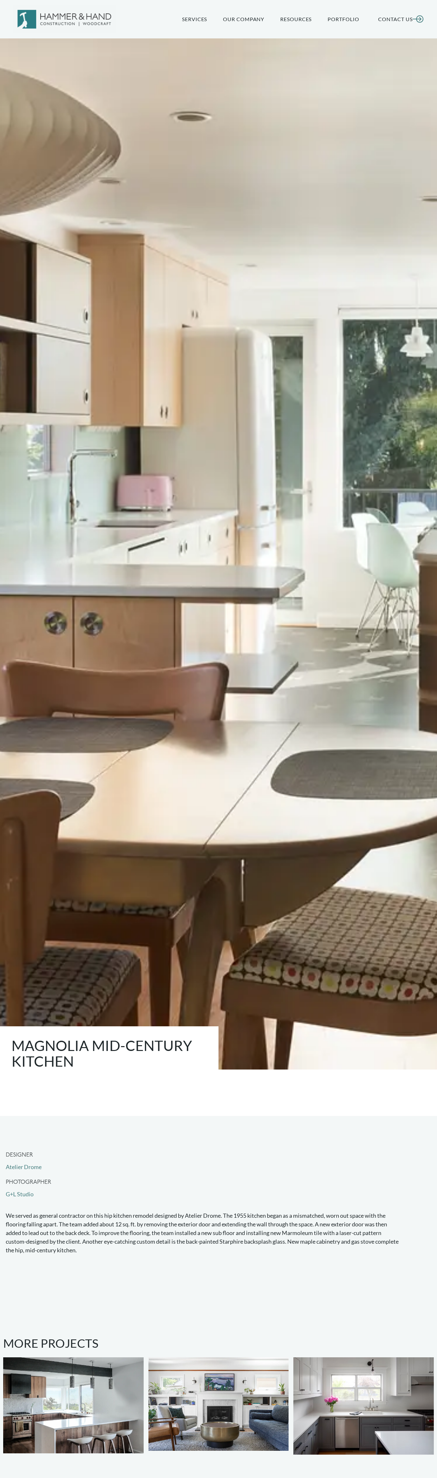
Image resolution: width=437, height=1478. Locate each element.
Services (194, 19)
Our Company (243, 19)
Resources (296, 19)
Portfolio (343, 19)
